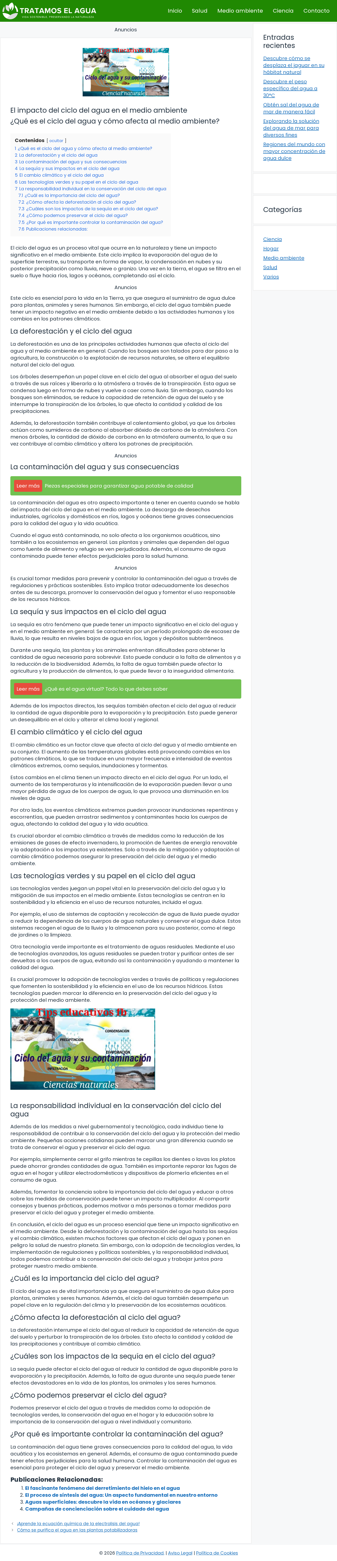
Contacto (316, 11)
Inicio (175, 11)
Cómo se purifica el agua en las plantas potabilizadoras (77, 1530)
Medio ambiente (240, 11)
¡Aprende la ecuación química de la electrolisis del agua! (78, 1524)
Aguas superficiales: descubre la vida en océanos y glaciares (103, 1501)
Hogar (271, 248)
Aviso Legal (180, 1553)
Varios (271, 276)
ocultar (56, 141)
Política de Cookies (217, 1553)
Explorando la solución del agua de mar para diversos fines (291, 128)
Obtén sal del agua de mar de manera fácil (291, 108)
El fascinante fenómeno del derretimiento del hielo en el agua (102, 1488)
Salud (199, 11)
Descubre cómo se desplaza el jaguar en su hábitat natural (293, 65)
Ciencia (283, 11)
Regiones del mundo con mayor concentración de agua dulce (294, 151)
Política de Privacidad (140, 1553)
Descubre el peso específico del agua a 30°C (290, 88)
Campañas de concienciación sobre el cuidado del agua (97, 1508)
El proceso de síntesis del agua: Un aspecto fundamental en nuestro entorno (121, 1495)
